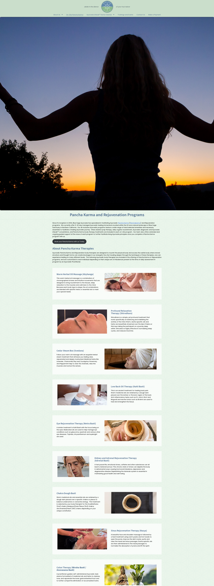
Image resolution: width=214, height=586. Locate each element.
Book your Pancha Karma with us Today (69, 241)
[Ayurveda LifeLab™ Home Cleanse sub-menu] (114, 14)
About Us (56, 15)
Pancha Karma (123, 223)
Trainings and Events (125, 15)
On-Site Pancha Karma (74, 15)
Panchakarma (135, 223)
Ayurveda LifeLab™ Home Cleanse (99, 15)
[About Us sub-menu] (63, 14)
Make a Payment (154, 15)
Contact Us (141, 15)
